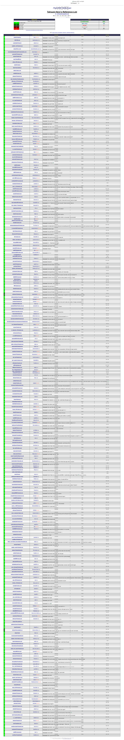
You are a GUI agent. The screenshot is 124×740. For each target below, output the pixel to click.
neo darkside (34, 521)
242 (37, 172)
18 (37, 518)
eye (35, 602)
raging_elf (35, 420)
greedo (35, 696)
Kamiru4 (35, 288)
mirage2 (34, 495)
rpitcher (35, 591)
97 (37, 474)
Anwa (35, 91)
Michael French (35, 481)
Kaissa (35, 399)
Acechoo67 (35, 54)
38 (38, 54)
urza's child (35, 663)
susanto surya (35, 239)
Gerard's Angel (35, 513)
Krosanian (35, 393)
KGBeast (34, 605)
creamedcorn (35, 574)
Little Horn (36, 442)
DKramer (35, 233)
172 (38, 83)
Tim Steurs (35, 225)
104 (38, 690)
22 (37, 726)
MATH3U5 (35, 476)
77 (37, 367)
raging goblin (35, 571)
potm (35, 216)
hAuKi (35, 561)
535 (37, 653)
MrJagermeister (35, 261)
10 (39, 117)
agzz (35, 59)
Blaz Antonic (35, 136)
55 (38, 242)
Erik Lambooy (35, 425)
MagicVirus (35, 463)
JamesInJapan (35, 348)
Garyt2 (35, 159)
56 (38, 236)
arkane (35, 100)
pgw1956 (35, 564)
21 (38, 430)
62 (37, 193)
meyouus (35, 643)
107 (38, 162)
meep (35, 335)
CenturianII (36, 45)
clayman (35, 388)
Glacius (35, 220)
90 (37, 188)
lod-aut (35, 474)
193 (37, 641)
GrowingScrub (35, 266)
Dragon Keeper (34, 186)
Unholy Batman (35, 701)
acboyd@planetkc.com (35, 48)
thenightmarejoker (35, 460)
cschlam (35, 188)
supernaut (35, 537)
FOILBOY (35, 139)
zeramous (35, 313)
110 (37, 591)
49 (38, 729)
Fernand (35, 490)
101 (38, 136)
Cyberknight (34, 422)
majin (36, 458)
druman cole (35, 245)
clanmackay (35, 169)
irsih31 (35, 346)
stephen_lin (35, 638)
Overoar (35, 544)
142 (37, 159)
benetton (35, 126)
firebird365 (35, 236)
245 (38, 547)
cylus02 (35, 193)
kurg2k (35, 415)
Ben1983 (35, 129)
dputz (35, 671)
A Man (34, 406)
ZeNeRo (35, 412)
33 (37, 341)
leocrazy (35, 432)
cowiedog (35, 183)
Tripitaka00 (36, 500)
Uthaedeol (35, 693)
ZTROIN (34, 510)
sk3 (35, 338)
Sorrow (35, 635)
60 (37, 271)
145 (38, 550)
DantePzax (35, 729)
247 (38, 175)
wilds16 (35, 708)
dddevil (35, 114)
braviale (34, 143)
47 (38, 103)
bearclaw (35, 120)
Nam (34, 151)
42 (37, 344)
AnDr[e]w (35, 86)
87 (37, 561)
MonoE (35, 274)
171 (38, 577)
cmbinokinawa (35, 175)
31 (37, 541)
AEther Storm (35, 315)
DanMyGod (35, 89)
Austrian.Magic (34, 106)
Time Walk (35, 687)
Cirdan (35, 396)
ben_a (34, 123)
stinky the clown (36, 648)
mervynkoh (35, 484)
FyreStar (35, 363)
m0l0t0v (35, 285)
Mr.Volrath (34, 299)
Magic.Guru (34, 453)
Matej (35, 213)
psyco (35, 518)
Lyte (35, 448)
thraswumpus (34, 354)
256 (37, 478)
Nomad (35, 723)
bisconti (35, 726)
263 (38, 420)
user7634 (35, 668)
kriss (35, 37)
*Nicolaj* (35, 528)
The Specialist (35, 372)
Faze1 (35, 645)
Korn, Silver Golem (35, 117)
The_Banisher (35, 81)
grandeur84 (35, 305)
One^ (36, 732)
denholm (35, 717)
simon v (35, 567)
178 (38, 693)
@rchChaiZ (34, 154)
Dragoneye (35, 103)
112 (37, 564)
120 (37, 56)
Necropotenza (34, 515)
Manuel (35, 332)
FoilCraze (34, 409)
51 (38, 225)
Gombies (34, 301)
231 (37, 346)
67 (38, 618)
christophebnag (34, 133)
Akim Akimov (35, 67)
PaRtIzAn (35, 162)
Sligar (35, 632)
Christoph (35, 165)
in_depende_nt (35, 330)
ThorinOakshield (35, 698)
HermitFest (35, 141)
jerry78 (35, 369)
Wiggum (35, 469)
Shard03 (35, 627)
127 (37, 131)
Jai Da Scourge (35, 357)
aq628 (35, 97)
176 (37, 311)
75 (37, 73)
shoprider (35, 577)
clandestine (35, 76)
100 (38, 268)
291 (39, 569)
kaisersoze (35, 279)
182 (38, 222)
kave (35, 303)
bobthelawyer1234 (35, 321)
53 (38, 279)
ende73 (35, 264)
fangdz (35, 280)
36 (37, 274)
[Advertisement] (55, 3)
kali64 (35, 641)
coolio (35, 167)
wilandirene (35, 711)
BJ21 (35, 131)
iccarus (35, 327)
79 (37, 399)
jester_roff (34, 371)
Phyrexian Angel (35, 569)
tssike (34, 679)
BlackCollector (35, 555)
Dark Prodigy (34, 51)
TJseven (34, 674)
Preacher (35, 658)
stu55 (35, 653)
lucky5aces (35, 445)
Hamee (35, 196)
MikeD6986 (36, 360)
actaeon (35, 455)
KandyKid (35, 547)
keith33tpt (35, 403)
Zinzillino (35, 734)
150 (37, 126)
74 (37, 723)
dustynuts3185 (35, 252)
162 (38, 313)
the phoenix (35, 318)
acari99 (35, 524)
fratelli (35, 291)
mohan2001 (35, 585)
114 (37, 377)
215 (39, 372)
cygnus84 (35, 190)
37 (38, 205)
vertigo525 (35, 83)
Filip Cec (35, 282)
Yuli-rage (35, 341)
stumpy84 (34, 651)
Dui (34, 250)
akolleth (35, 73)
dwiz (35, 497)
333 (38, 574)
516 (38, 245)
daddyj (35, 367)
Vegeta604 (35, 690)
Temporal (34, 149)
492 (39, 481)
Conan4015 (35, 202)
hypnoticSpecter (35, 228)
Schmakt (35, 608)
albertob (35, 42)
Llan (35, 438)
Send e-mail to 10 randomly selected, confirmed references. (63, 32)
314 (37, 167)
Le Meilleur (35, 430)
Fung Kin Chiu (34, 615)
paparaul (35, 588)
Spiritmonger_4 (35, 40)
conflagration (34, 94)
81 (37, 285)
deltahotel (35, 677)
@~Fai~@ (35, 222)
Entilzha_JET (35, 268)
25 (37, 469)
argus (35, 56)
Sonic (35, 558)
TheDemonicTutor (34, 681)
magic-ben (35, 450)
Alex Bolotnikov (35, 79)
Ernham (35, 258)
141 (38, 687)
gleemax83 (35, 205)
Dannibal (35, 210)
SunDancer (36, 254)
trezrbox (35, 706)
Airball (35, 64)
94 (37, 59)
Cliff (35, 172)
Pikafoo (35, 478)
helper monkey (35, 390)
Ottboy (35, 541)
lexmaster (35, 435)
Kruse (35, 146)
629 (37, 717)
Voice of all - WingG (35, 613)
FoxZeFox (35, 276)
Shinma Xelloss (35, 630)
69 (37, 558)
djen (35, 231)
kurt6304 (35, 417)
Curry (35, 487)
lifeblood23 (35, 248)
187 (37, 635)
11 (38, 67)
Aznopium (35, 108)
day (34, 218)
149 (37, 432)
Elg (35, 208)
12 (36, 208)
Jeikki (35, 344)
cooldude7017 (35, 180)
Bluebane (35, 467)
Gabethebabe (34, 294)
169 (37, 100)
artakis (34, 324)
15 (37, 258)
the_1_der (35, 666)
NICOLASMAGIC (35, 505)
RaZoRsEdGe (35, 661)
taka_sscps (35, 582)
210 (38, 202)
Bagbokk (35, 111)
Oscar (34, 720)
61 (37, 146)
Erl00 (35, 271)
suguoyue (35, 655)
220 (38, 318)
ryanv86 (35, 594)
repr (35, 580)
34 (38, 445)
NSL (34, 526)
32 (38, 585)
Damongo (35, 199)
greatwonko (35, 618)
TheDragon (35, 610)
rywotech (35, 597)
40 (38, 169)
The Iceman (35, 550)
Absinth (35, 492)
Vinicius (35, 311)
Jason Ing (34, 351)
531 (37, 327)
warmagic (34, 703)
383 (37, 97)
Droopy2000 (35, 242)
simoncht (35, 297)
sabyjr (35, 599)
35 (38, 571)
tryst (35, 374)
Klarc (35, 377)
